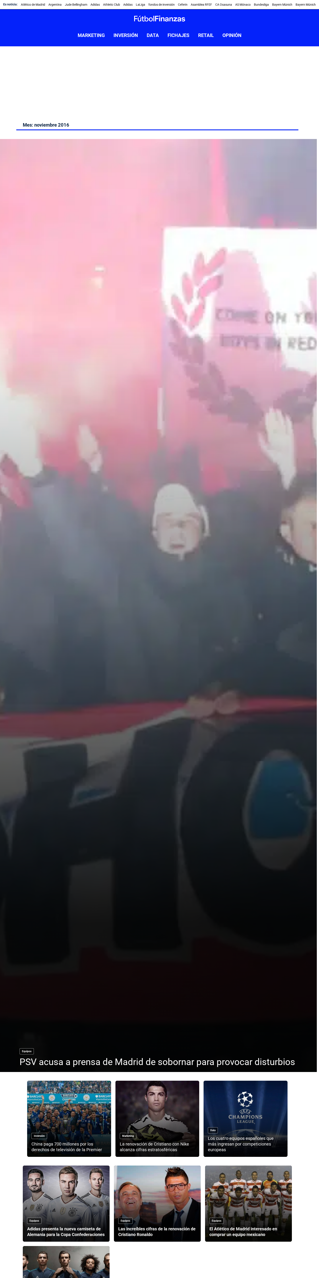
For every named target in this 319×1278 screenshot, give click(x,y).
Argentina (55, 4)
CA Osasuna (223, 4)
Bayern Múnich (282, 4)
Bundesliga (261, 4)
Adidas (95, 4)
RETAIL (206, 35)
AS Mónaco (243, 4)
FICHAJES (178, 35)
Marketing (128, 1135)
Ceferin (182, 4)
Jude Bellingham (76, 4)
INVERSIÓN (125, 35)
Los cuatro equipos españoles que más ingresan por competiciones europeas (241, 1144)
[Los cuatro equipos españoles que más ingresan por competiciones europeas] (246, 1119)
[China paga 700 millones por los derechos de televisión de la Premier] (69, 1119)
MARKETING (91, 35)
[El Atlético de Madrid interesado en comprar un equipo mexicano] (248, 1204)
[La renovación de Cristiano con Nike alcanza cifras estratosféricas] (157, 1119)
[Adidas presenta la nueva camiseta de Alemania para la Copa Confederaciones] (66, 1204)
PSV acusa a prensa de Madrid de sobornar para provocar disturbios (157, 1062)
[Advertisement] (159, 79)
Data (212, 1130)
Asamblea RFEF (201, 4)
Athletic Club (111, 4)
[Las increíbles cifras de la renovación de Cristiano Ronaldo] (157, 1204)
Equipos (26, 1051)
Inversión (39, 1135)
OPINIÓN (232, 35)
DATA (153, 35)
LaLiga (140, 4)
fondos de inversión (161, 4)
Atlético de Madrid (33, 4)
